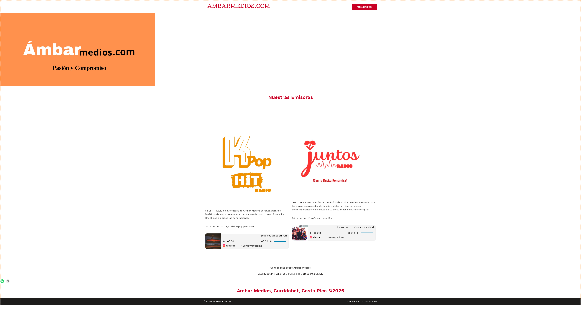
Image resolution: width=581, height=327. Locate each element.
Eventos (281, 273)
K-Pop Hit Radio (213, 210)
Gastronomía (265, 273)
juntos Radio (300, 202)
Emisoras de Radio (313, 273)
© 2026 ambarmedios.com (217, 301)
